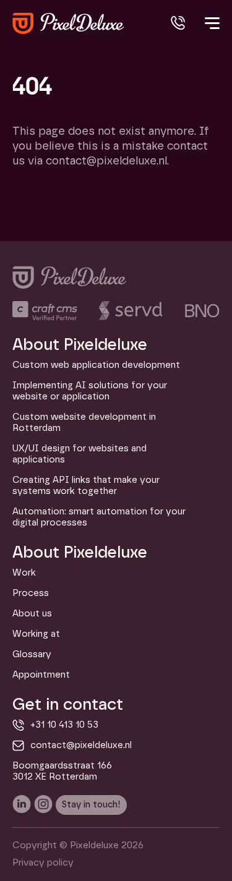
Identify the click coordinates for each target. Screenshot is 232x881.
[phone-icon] (178, 23)
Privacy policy (43, 862)
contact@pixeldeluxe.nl (81, 745)
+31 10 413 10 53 (64, 725)
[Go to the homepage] (69, 277)
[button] (211, 29)
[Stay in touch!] (91, 805)
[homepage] (68, 23)
